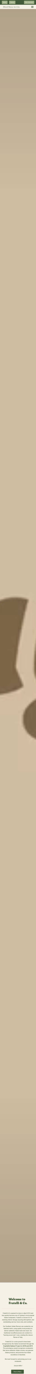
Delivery (4, 2)
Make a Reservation (29, 2)
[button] (32, 7)
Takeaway (12, 2)
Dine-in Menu (17, 1372)
